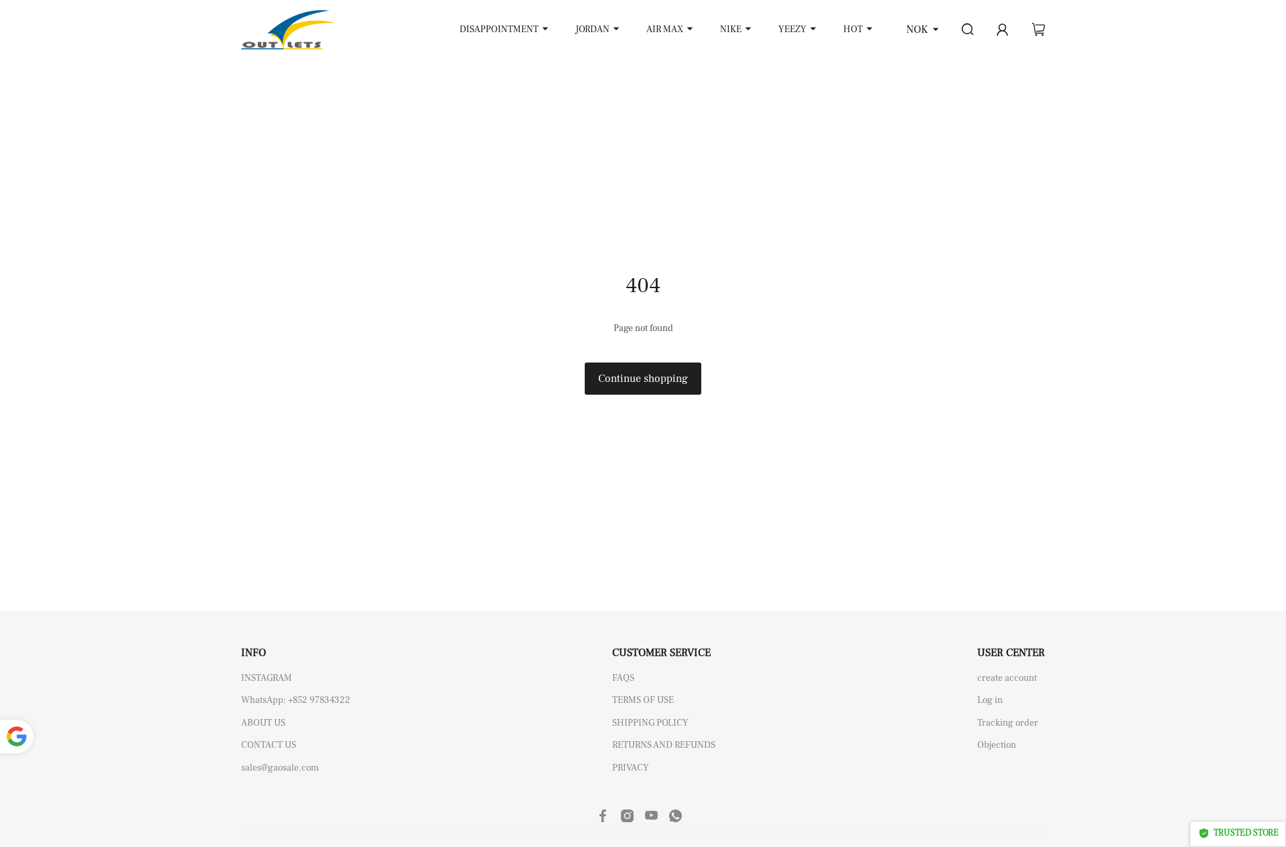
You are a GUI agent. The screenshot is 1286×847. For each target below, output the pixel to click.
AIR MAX (664, 29)
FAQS (623, 678)
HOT (853, 29)
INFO (253, 652)
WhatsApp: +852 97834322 (295, 700)
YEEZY (792, 29)
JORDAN (592, 29)
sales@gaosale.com (280, 768)
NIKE (730, 29)
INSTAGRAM (266, 678)
